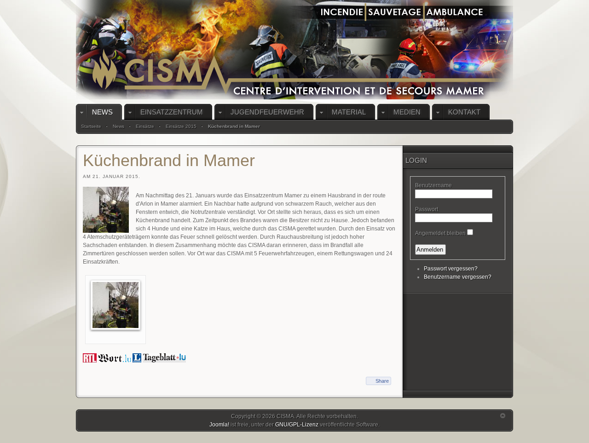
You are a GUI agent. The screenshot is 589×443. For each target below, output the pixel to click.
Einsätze (145, 126)
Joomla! (219, 424)
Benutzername (433, 185)
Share (382, 381)
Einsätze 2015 (181, 126)
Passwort (426, 209)
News (118, 126)
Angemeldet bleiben (440, 233)
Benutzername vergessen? (457, 277)
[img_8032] (115, 305)
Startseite (91, 126)
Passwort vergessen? (451, 268)
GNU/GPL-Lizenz (296, 424)
